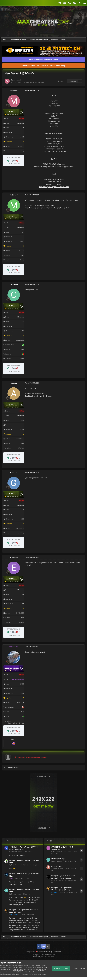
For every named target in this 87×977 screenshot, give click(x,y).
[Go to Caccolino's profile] (13, 295)
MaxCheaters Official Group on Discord (43, 59)
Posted (25, 851)
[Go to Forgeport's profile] (6, 911)
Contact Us (57, 952)
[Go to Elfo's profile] (6, 875)
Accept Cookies (62, 968)
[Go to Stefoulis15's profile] (13, 657)
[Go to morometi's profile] (7, 81)
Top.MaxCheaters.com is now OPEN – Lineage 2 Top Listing (43, 66)
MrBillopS (14, 195)
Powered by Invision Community (43, 957)
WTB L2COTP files (58, 859)
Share (61, 81)
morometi (17, 80)
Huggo (13, 894)
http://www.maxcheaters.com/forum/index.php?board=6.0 (47, 208)
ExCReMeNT (14, 557)
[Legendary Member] (14, 743)
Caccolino (14, 284)
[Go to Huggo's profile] (6, 890)
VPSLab (14, 851)
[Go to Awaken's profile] (13, 393)
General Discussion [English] (33, 82)
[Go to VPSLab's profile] (6, 848)
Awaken (14, 383)
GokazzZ (13, 472)
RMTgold (54, 880)
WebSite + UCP (57, 866)
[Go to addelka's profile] (48, 867)
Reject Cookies (79, 968)
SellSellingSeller (56, 851)
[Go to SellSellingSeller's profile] (48, 848)
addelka (54, 868)
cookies (41, 969)
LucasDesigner (16, 865)
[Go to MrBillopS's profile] (13, 205)
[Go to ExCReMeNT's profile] (13, 568)
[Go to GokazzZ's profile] (13, 483)
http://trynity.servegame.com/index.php (54, 187)
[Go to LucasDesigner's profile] (6, 861)
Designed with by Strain (34, 952)
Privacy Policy (47, 952)
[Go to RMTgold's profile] (48, 877)
